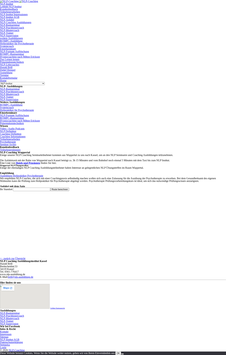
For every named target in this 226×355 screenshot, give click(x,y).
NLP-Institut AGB (9, 17)
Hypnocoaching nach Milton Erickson (20, 56)
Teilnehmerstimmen (10, 149)
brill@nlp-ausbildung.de (20, 277)
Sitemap (4, 337)
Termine (4, 75)
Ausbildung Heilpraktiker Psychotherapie (21, 175)
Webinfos (5, 344)
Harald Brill (6, 67)
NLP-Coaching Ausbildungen (15, 22)
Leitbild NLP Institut (11, 6)
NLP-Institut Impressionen (14, 14)
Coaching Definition (10, 133)
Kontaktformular (8, 77)
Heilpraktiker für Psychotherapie (17, 43)
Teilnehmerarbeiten (10, 11)
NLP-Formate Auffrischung (14, 51)
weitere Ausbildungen (11, 38)
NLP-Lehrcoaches (9, 64)
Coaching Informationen (12, 136)
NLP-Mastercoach (9, 30)
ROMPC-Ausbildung (11, 40)
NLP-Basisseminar (10, 25)
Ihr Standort (6, 189)
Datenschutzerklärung (11, 342)
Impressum (5, 334)
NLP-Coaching (17, 350)
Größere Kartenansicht (57, 308)
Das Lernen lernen (9, 59)
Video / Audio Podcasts (12, 128)
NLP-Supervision (9, 35)
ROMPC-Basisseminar (12, 54)
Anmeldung (6, 72)
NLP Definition (8, 131)
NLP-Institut (6, 3)
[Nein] (122, 354)
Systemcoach (7, 46)
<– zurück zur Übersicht (12, 258)
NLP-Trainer (6, 33)
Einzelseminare (8, 48)
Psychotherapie (8, 141)
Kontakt (4, 331)
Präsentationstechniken (12, 62)
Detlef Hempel (7, 70)
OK (118, 353)
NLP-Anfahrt (7, 19)
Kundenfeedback (9, 9)
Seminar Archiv (8, 144)
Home (3, 80)
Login (3, 347)
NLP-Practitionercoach (12, 27)
